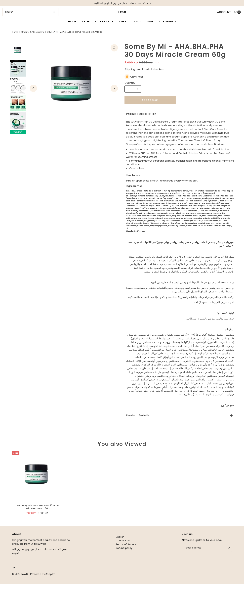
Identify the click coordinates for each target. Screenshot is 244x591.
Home (72, 21)
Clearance (167, 21)
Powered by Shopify (42, 574)
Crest (123, 21)
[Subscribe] (228, 548)
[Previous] (33, 88)
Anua (138, 21)
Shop (86, 21)
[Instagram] (14, 568)
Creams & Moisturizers (32, 32)
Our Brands (104, 21)
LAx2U (122, 12)
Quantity (129, 83)
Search (120, 537)
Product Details (137, 415)
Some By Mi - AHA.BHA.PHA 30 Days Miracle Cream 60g (38, 507)
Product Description (141, 114)
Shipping (129, 69)
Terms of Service (126, 544)
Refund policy (124, 548)
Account (224, 12)
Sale (150, 21)
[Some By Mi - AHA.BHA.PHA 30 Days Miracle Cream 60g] (37, 476)
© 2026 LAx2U (20, 574)
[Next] (114, 88)
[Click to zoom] (114, 47)
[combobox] (30, 12)
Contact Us (123, 540)
